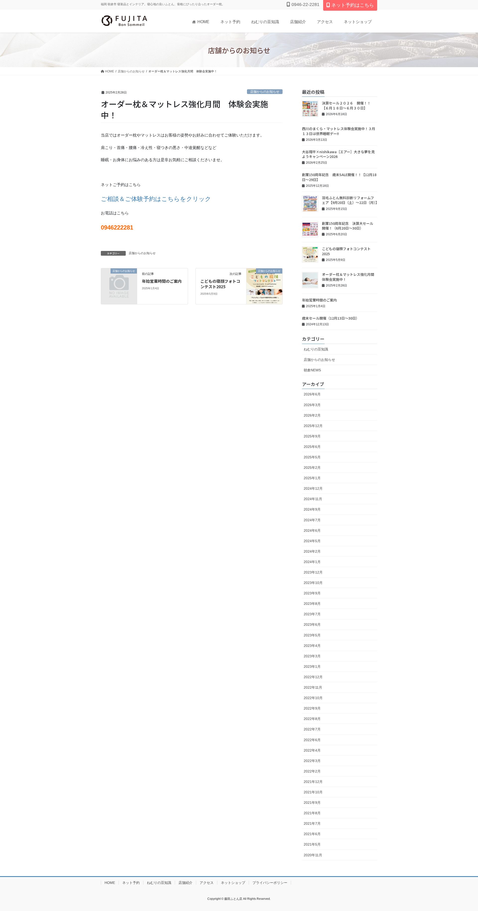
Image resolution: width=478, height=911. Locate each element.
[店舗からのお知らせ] (119, 279)
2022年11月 (313, 687)
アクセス (325, 22)
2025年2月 (312, 468)
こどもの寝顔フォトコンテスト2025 (220, 283)
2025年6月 (312, 447)
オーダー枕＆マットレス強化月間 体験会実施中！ (350, 277)
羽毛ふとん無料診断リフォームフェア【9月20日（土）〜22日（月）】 (350, 200)
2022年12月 (313, 677)
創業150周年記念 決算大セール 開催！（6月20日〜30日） (349, 226)
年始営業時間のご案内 (162, 281)
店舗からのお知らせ (264, 92)
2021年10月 (313, 792)
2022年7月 (312, 729)
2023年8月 (312, 604)
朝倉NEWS (312, 370)
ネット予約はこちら (352, 5)
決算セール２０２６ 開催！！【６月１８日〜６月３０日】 (346, 105)
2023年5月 (312, 635)
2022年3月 (312, 761)
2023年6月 (312, 624)
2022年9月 (312, 708)
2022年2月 (312, 771)
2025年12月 (313, 426)
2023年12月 (313, 572)
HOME (203, 22)
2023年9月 (312, 593)
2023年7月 (312, 614)
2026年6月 (312, 394)
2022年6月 (312, 740)
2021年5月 (312, 844)
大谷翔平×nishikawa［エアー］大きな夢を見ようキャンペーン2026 (338, 154)
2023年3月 (312, 656)
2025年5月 (312, 457)
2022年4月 (312, 750)
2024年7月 (312, 520)
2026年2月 (312, 415)
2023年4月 (312, 646)
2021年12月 (313, 782)
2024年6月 (312, 530)
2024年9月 (312, 509)
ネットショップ (358, 22)
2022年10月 (313, 698)
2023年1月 (312, 667)
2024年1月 (312, 562)
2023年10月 (313, 583)
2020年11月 (313, 855)
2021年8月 (312, 813)
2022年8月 (312, 719)
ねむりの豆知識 (265, 22)
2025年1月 (312, 478)
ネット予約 (230, 22)
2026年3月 (312, 405)
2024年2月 (312, 551)
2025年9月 (312, 436)
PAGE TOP (463, 879)
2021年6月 (312, 834)
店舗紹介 (298, 22)
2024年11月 (313, 499)
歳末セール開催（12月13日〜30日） (330, 318)
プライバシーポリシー (269, 883)
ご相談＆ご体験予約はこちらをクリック (156, 198)
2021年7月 (312, 823)
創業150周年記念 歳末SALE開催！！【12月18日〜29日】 (339, 177)
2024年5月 (312, 541)
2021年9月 (312, 803)
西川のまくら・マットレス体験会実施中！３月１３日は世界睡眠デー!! (338, 131)
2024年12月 (313, 488)
